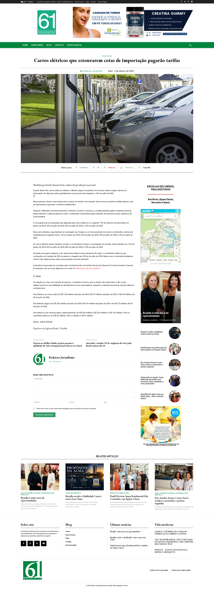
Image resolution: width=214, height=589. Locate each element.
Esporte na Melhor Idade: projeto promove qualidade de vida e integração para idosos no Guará (57, 344)
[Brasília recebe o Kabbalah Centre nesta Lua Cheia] (175, 333)
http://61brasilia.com (55, 361)
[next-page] (176, 275)
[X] (188, 1)
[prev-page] (172, 275)
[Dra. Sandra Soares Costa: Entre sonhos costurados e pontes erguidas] (175, 365)
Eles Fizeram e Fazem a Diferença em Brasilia (37, 493)
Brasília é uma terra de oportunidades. (156, 314)
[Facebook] (181, 1)
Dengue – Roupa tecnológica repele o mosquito (171, 551)
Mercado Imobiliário (119, 493)
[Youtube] (191, 1)
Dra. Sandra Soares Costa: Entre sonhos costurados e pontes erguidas (152, 365)
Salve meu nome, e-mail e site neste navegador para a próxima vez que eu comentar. (66, 408)
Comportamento (73, 493)
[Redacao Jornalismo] (39, 359)
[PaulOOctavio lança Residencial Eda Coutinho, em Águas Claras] (175, 349)
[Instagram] (185, 1)
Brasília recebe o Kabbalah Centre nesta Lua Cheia (151, 333)
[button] (174, 45)
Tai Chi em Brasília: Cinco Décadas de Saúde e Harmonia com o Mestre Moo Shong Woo (174, 541)
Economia (107, 56)
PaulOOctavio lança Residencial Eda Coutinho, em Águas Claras (154, 349)
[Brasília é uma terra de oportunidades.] (161, 297)
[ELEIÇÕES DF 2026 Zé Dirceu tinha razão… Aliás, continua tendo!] (175, 396)
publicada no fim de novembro (88, 268)
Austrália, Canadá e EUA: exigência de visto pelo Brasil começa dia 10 (109, 344)
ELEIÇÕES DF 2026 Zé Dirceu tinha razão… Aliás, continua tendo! (152, 396)
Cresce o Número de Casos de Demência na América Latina (171, 532)
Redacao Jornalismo (93, 71)
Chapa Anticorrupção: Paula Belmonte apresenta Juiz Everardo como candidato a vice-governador (152, 380)
